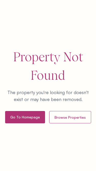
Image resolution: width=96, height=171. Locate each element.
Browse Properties (70, 117)
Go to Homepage (25, 117)
